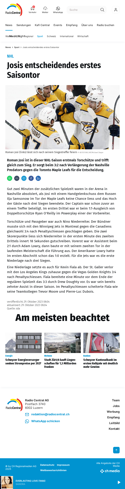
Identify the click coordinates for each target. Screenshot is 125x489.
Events (58, 25)
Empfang (71, 25)
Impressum (63, 464)
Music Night (17, 36)
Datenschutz (47, 464)
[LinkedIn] (38, 178)
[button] (58, 10)
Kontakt (114, 428)
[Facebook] (31, 178)
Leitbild (114, 423)
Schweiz (51, 36)
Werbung (113, 411)
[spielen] (119, 482)
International (66, 36)
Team (116, 400)
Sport (40, 36)
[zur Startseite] (14, 9)
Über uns (87, 25)
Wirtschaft (83, 36)
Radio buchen (105, 25)
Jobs (116, 406)
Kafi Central (42, 25)
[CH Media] (106, 470)
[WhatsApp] (9, 178)
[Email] (24, 178)
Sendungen (23, 25)
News (9, 25)
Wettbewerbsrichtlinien (53, 470)
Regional (28, 36)
